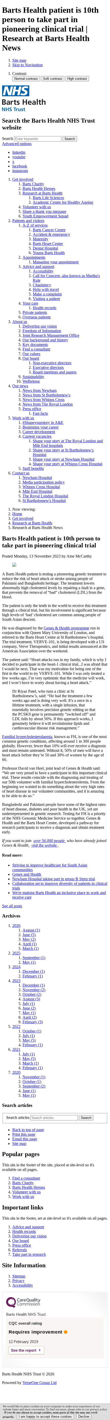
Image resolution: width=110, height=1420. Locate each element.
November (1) (34, 1077)
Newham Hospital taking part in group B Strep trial (53, 879)
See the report (23, 1350)
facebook (19, 166)
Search (7, 138)
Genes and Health (26, 874)
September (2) (34, 1086)
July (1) (29, 1003)
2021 (16, 1049)
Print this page (23, 1134)
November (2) (34, 990)
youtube (18, 157)
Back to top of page (28, 1130)
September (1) (34, 958)
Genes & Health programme (66, 628)
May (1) (29, 962)
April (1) (30, 944)
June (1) (29, 1091)
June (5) (29, 935)
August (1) (31, 930)
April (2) (30, 1017)
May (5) (29, 1040)
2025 (16, 953)
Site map (19, 60)
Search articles (17, 1117)
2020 (16, 1072)
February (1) (33, 976)
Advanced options (16, 143)
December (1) (34, 971)
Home (17, 514)
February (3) (33, 1022)
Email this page (24, 1139)
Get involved (22, 518)
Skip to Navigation (27, 65)
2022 (16, 1026)
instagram (20, 171)
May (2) (29, 939)
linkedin (18, 152)
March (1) (31, 948)
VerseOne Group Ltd (40, 1382)
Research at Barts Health (32, 523)
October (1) (32, 1031)
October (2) (32, 994)
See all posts (12, 906)
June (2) (29, 1008)
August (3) (31, 999)
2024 (16, 967)
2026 (16, 925)
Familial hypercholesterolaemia (27, 736)
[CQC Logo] (23, 1307)
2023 (16, 980)
